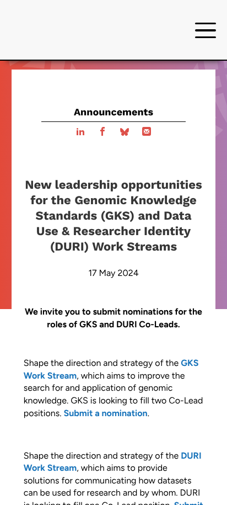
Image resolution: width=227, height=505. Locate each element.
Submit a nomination (105, 413)
